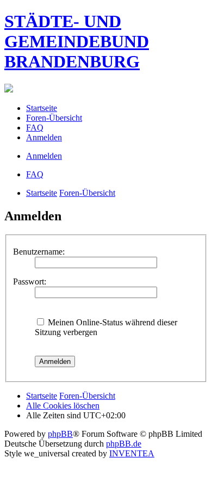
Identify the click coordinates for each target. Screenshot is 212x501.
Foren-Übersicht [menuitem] (54, 117)
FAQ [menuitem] (34, 127)
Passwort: (29, 281)
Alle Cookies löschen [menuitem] (62, 405)
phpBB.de (123, 443)
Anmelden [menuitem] (44, 137)
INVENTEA (131, 453)
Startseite (41, 192)
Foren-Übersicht (87, 192)
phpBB (60, 433)
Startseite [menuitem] (41, 108)
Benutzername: (39, 251)
